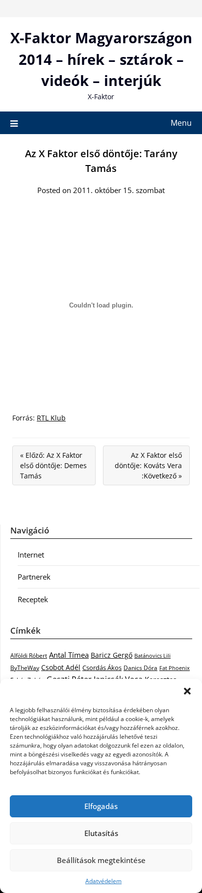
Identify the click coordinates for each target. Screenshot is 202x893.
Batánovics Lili (152, 655)
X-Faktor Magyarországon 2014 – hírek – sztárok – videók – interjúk (101, 59)
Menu (181, 122)
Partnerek (34, 577)
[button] (187, 691)
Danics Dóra (140, 668)
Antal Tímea (69, 655)
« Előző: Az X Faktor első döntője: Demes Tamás (53, 465)
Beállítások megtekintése (101, 860)
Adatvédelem (103, 881)
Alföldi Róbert (28, 655)
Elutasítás (101, 833)
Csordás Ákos (102, 667)
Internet (31, 554)
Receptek (33, 599)
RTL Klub (51, 417)
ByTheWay (24, 668)
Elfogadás (101, 806)
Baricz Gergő (111, 655)
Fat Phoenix (174, 667)
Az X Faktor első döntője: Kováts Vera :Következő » (148, 465)
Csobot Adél (60, 667)
